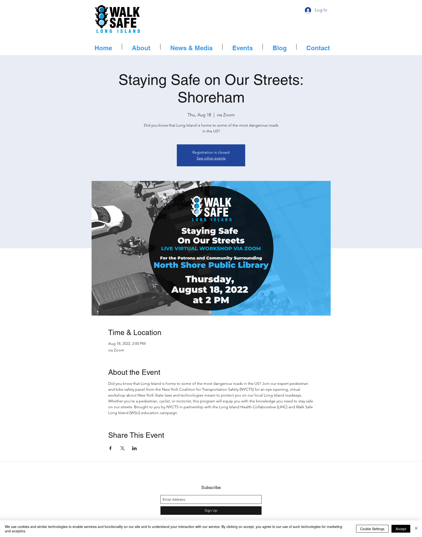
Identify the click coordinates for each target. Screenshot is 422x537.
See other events (211, 158)
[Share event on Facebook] (110, 448)
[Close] (416, 528)
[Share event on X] (122, 448)
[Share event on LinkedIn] (134, 448)
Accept (401, 528)
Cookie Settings (372, 528)
